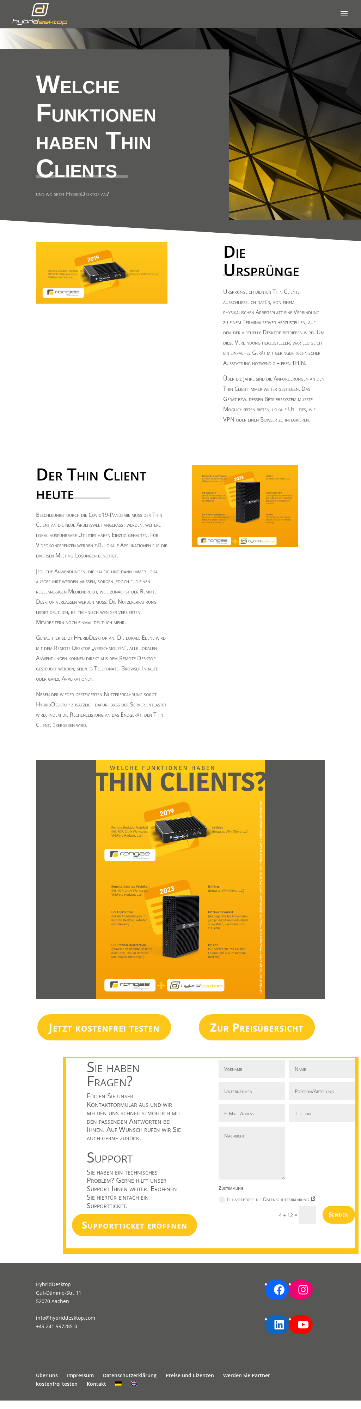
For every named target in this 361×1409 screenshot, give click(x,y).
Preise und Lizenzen (190, 1375)
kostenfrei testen (57, 1383)
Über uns (47, 1375)
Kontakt (96, 1383)
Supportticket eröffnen (134, 1224)
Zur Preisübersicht (257, 1027)
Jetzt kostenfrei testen (104, 1027)
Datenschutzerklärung (130, 1375)
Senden (339, 1214)
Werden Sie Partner (246, 1375)
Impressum (80, 1375)
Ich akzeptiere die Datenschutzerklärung (268, 1199)
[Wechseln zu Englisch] (134, 1383)
